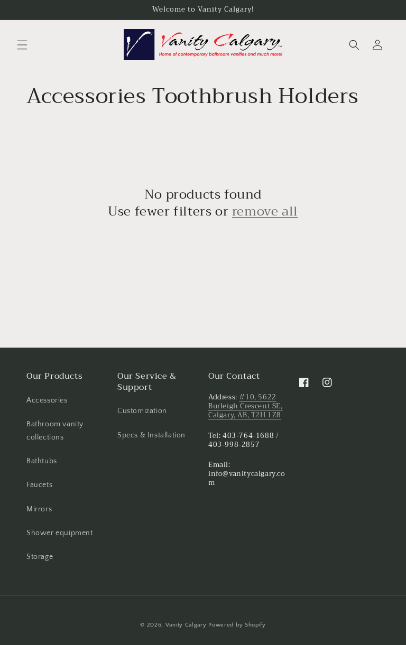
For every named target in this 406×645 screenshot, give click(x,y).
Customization (142, 411)
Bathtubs (41, 461)
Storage (39, 557)
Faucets (39, 485)
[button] (22, 45)
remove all (265, 211)
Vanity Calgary (186, 625)
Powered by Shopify (237, 625)
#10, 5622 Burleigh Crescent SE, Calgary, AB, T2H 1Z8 (245, 406)
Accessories (47, 400)
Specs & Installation (151, 435)
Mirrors (39, 509)
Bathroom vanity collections (55, 431)
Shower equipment (59, 533)
